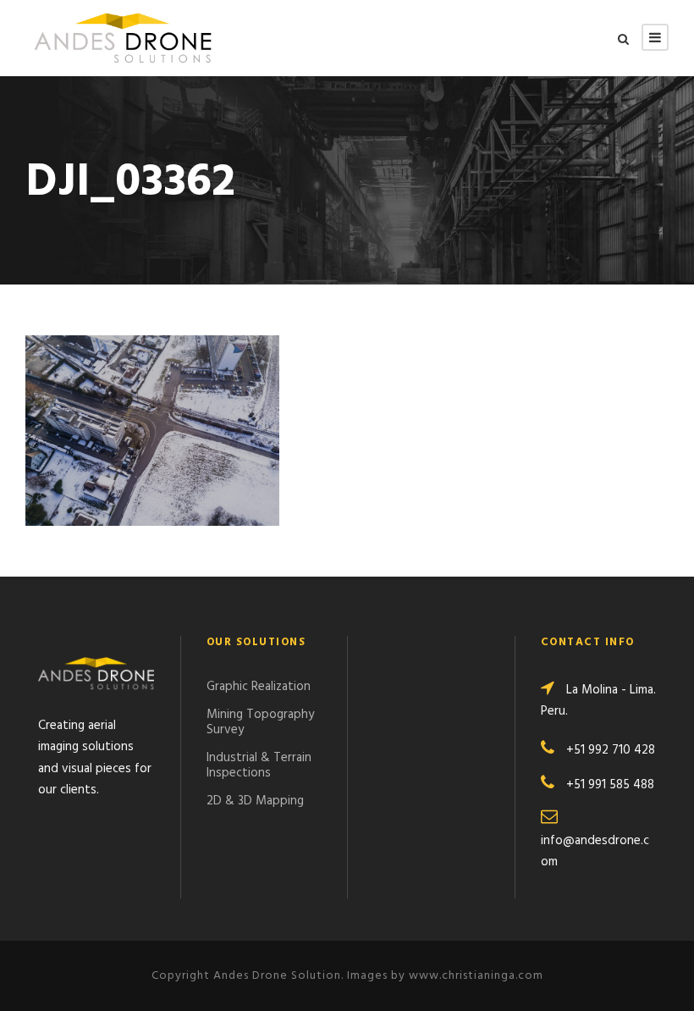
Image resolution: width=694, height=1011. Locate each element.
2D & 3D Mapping (255, 801)
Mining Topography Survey (260, 722)
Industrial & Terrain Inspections (259, 765)
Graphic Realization (259, 687)
